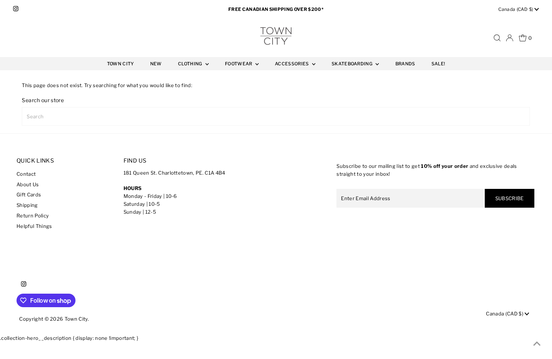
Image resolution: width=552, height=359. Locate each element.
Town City (76, 319)
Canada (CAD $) (516, 9)
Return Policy (33, 216)
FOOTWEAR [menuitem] (239, 63)
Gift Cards (29, 195)
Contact (26, 174)
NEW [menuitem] (156, 63)
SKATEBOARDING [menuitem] (353, 63)
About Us (28, 184)
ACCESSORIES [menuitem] (292, 63)
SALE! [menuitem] (438, 63)
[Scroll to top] (536, 343)
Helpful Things (34, 226)
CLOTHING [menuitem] (191, 63)
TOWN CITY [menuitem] (120, 63)
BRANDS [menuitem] (405, 63)
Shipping (27, 205)
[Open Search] (497, 38)
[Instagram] (15, 9)
